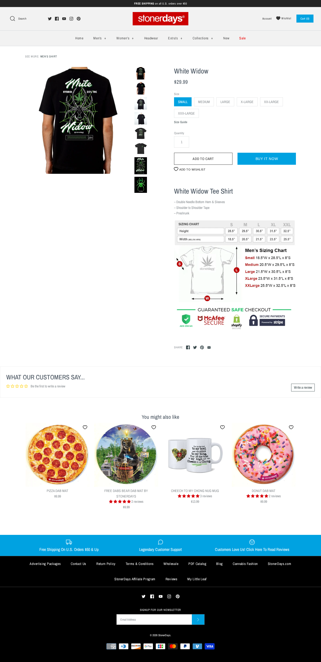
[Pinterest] (79, 19)
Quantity (179, 133)
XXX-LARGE (186, 113)
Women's (125, 38)
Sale (242, 38)
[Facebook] (57, 19)
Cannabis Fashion (245, 563)
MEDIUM (204, 102)
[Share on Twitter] (195, 347)
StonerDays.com (279, 563)
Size (176, 94)
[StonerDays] (160, 15)
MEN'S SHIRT (48, 56)
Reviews (172, 579)
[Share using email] (209, 347)
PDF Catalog (197, 563)
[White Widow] (78, 120)
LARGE (225, 102)
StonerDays (164, 635)
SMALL (183, 102)
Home (79, 38)
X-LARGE (247, 102)
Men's (99, 38)
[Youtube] (64, 19)
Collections (203, 38)
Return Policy (106, 563)
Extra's (175, 38)
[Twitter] (50, 19)
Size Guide (180, 122)
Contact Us (78, 563)
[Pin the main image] (202, 347)
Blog (219, 563)
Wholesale (171, 563)
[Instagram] (71, 19)
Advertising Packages (45, 563)
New (226, 38)
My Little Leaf (197, 579)
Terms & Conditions (140, 563)
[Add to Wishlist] (85, 427)
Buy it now (267, 159)
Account (267, 18)
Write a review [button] (303, 387)
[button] (120, 501)
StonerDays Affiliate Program (134, 579)
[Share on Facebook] (188, 347)
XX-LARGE (271, 102)
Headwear (151, 38)
